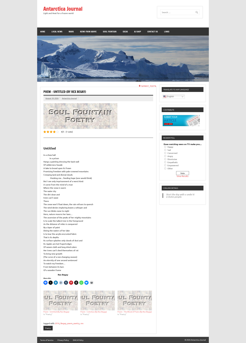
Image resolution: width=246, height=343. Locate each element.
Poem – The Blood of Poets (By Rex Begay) (134, 312)
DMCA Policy (78, 340)
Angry (170, 156)
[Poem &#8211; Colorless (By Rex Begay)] (97, 300)
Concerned (172, 153)
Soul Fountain (109, 31)
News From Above (88, 31)
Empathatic (172, 162)
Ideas (125, 31)
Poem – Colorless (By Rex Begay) (93, 312)
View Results (182, 176)
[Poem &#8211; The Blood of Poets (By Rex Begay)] (134, 300)
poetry (76, 323)
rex (81, 323)
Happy (170, 146)
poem (69, 323)
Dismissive (172, 159)
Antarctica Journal (63, 8)
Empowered (172, 165)
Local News (57, 31)
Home (42, 31)
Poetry (48, 328)
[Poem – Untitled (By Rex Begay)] (60, 300)
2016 (57, 323)
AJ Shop (137, 31)
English (170, 96)
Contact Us (152, 31)
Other (170, 168)
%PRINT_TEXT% (148, 86)
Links (166, 31)
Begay (63, 323)
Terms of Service (46, 340)
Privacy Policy (63, 340)
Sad (169, 150)
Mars (71, 31)
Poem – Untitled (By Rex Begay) (56, 312)
